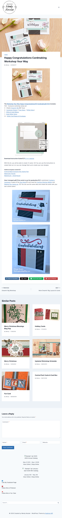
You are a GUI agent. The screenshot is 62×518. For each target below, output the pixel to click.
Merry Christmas (10, 361)
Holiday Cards (40, 326)
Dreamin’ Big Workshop (9, 289)
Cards (6, 54)
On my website (29, 158)
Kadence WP (49, 513)
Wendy (7, 65)
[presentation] (15, 313)
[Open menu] (58, 7)
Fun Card (7, 394)
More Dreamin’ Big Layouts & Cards (49, 289)
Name (4, 442)
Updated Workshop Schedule (46, 361)
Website (45, 442)
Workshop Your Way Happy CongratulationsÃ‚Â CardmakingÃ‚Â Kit (28, 104)
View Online (26, 464)
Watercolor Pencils (9, 173)
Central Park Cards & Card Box (46, 375)
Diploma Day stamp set (11, 184)
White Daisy (30, 110)
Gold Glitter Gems (11, 114)
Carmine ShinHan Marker (44, 182)
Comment (5, 422)
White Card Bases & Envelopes (16, 116)
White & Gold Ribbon (12, 112)
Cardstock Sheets (11, 110)
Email (25, 442)
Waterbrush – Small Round (12, 175)
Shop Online (35, 464)
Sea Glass (22, 110)
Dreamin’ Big (15, 108)
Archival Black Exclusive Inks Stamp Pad (16, 171)
